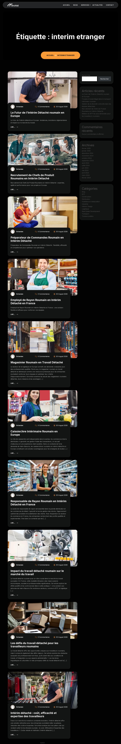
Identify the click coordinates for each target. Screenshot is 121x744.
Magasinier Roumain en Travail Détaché (37, 362)
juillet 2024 (86, 165)
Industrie (85, 204)
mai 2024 (85, 170)
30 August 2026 (61, 107)
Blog (83, 192)
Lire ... (13, 127)
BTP (83, 194)
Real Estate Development (91, 211)
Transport (85, 214)
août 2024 (85, 163)
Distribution (86, 199)
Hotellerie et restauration (91, 201)
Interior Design (87, 206)
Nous (75, 5)
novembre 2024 (87, 156)
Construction (86, 197)
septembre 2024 (88, 161)
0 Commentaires (43, 107)
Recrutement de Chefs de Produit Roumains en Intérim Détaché (32, 177)
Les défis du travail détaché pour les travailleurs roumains (34, 645)
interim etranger (65, 55)
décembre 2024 (87, 153)
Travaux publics (87, 216)
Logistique (85, 209)
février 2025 (86, 148)
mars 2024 (86, 175)
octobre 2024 (87, 158)
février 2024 (86, 178)
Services (85, 5)
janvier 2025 (86, 151)
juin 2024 (85, 168)
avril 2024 (85, 173)
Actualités (97, 5)
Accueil (66, 5)
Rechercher (86, 75)
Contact (110, 5)
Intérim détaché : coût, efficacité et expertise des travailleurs (34, 714)
